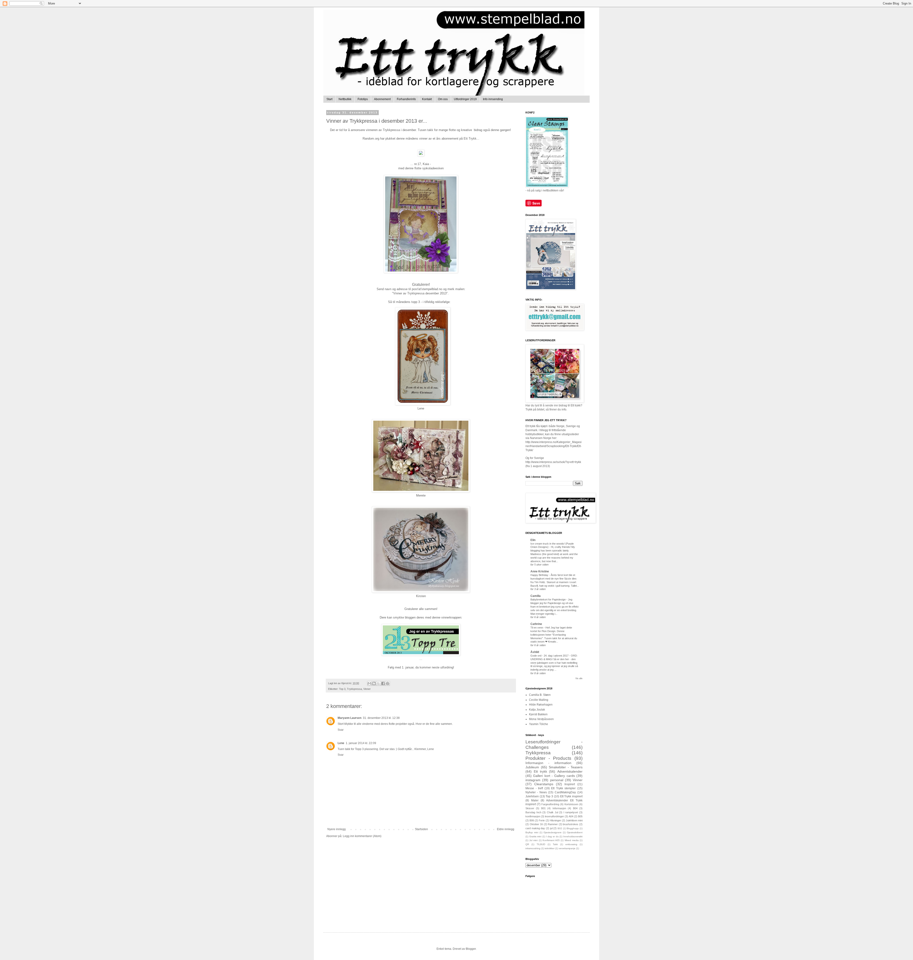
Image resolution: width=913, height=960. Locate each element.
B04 (575, 808)
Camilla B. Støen (540, 695)
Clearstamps (543, 784)
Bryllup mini (531, 832)
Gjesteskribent (575, 832)
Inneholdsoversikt (573, 836)
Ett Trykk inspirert (571, 796)
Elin (532, 540)
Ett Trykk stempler (563, 788)
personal (556, 780)
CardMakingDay (565, 792)
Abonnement (382, 99)
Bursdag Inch (533, 812)
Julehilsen (532, 796)
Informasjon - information (548, 763)
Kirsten (421, 596)
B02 (560, 828)
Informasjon (559, 808)
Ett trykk (540, 771)
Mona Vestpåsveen (541, 719)
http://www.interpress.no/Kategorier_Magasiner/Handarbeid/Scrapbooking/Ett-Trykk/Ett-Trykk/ (553, 446)
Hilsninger (555, 820)
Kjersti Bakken (538, 714)
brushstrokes (570, 824)
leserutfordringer (554, 816)
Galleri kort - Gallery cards (554, 776)
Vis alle (579, 678)
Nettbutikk (345, 99)
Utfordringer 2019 (465, 99)
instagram (532, 780)
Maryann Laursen (349, 718)
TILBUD (541, 844)
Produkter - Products (548, 758)
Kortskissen (571, 804)
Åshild (534, 652)
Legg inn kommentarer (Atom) (362, 836)
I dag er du (552, 836)
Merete (421, 495)
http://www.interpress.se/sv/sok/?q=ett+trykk (553, 462)
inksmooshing (532, 848)
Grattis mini (535, 836)
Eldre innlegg (505, 829)
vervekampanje (567, 848)
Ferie (542, 820)
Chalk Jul (552, 812)
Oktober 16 (536, 824)
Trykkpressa (354, 688)
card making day (535, 828)
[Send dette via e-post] (369, 683)
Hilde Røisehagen (541, 704)
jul (551, 828)
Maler (535, 800)
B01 (543, 808)
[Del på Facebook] (383, 683)
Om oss (443, 99)
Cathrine (536, 624)
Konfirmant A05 (551, 840)
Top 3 (342, 688)
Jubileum (532, 767)
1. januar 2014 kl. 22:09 (361, 743)
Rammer (553, 824)
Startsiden (421, 829)
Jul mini (533, 840)
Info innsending (493, 99)
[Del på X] (378, 683)
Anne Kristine (539, 571)
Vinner (367, 688)
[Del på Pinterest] (387, 683)
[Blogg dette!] (374, 683)
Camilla (535, 596)
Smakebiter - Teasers (566, 767)
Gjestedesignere (553, 832)
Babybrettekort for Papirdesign (548, 599)
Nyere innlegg (336, 829)
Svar (341, 729)
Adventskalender (570, 771)
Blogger (471, 948)
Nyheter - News (536, 792)
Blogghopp (573, 828)
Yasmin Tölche (538, 724)
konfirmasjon (532, 816)
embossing (571, 844)
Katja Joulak (537, 709)
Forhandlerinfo (406, 99)
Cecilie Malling (538, 700)
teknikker (549, 848)
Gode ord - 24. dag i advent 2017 (549, 655)
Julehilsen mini (574, 820)
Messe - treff (534, 788)
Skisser (529, 808)
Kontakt (427, 99)
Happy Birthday (539, 575)
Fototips (363, 99)
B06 (531, 820)
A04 (571, 816)
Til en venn (537, 627)
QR (527, 844)
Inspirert (569, 784)
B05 (580, 816)
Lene (421, 408)
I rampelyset (570, 812)
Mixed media (572, 840)
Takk (555, 844)
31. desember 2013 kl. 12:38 (381, 718)
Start (329, 99)
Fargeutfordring (550, 804)
